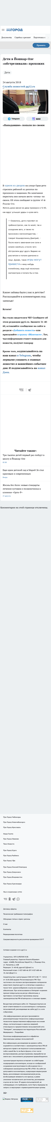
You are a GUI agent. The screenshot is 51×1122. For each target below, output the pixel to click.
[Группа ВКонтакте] (5, 899)
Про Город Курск (10, 850)
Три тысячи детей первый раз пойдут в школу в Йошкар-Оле (23, 458)
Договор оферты (10, 909)
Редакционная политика (12, 934)
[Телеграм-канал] (14, 119)
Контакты (7, 929)
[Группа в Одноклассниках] (10, 899)
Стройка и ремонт (23, 37)
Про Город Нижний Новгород (15, 867)
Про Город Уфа (9, 860)
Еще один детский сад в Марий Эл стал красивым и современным (23, 473)
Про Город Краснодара (12, 884)
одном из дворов (15, 185)
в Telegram (24, 355)
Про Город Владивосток (12, 877)
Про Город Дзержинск (12, 872)
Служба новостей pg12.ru (19, 86)
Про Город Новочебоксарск (14, 822)
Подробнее (19, 1032)
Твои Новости (8, 844)
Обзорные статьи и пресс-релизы (16, 919)
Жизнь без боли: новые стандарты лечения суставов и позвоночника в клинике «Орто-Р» (22, 490)
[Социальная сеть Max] (37, 119)
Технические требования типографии (18, 914)
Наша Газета (8, 834)
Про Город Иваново (11, 839)
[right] (48, 37)
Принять (41, 45)
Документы (6, 37)
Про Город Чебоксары (12, 817)
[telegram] (30, 390)
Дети (7, 72)
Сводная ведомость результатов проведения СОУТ (23, 939)
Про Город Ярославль (12, 827)
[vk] (21, 390)
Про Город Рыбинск (11, 855)
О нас (5, 924)
